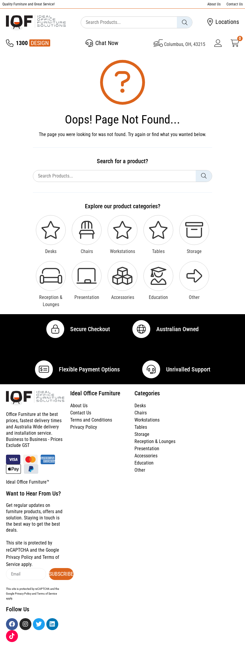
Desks (140, 405)
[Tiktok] (12, 636)
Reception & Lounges (154, 441)
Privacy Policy (83, 427)
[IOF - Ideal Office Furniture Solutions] (36, 22)
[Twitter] (39, 624)
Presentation (146, 448)
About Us (213, 4)
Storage (141, 434)
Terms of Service (47, 593)
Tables (140, 427)
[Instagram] (25, 624)
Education (144, 463)
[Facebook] (12, 624)
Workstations (147, 420)
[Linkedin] (52, 624)
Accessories (145, 456)
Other (139, 470)
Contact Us (234, 4)
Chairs (140, 413)
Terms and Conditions (91, 420)
